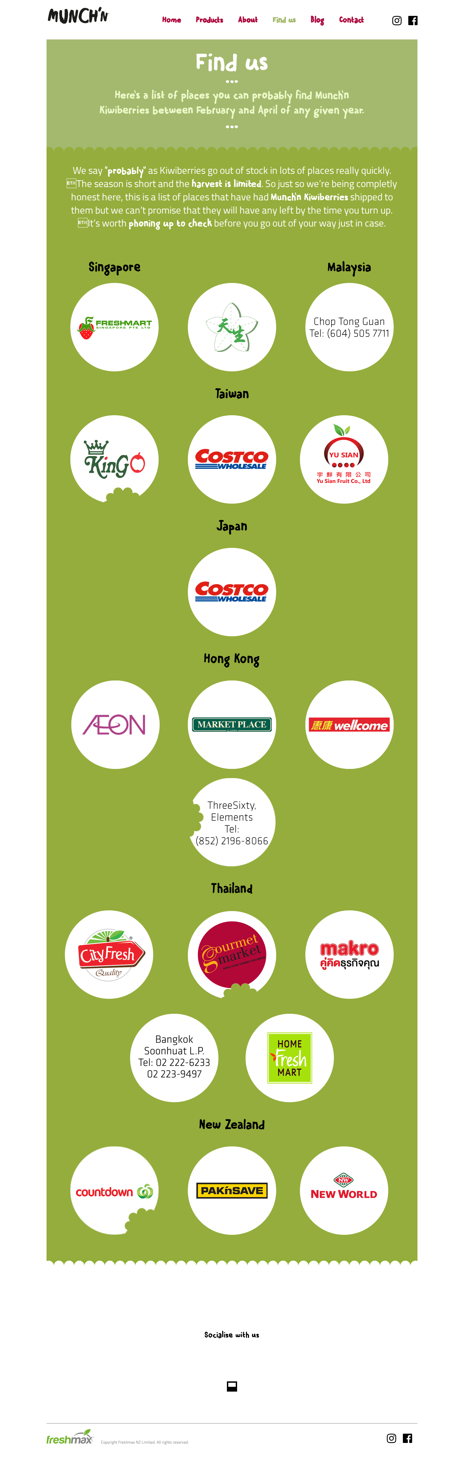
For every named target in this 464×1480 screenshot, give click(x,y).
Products (209, 19)
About (248, 19)
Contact (351, 19)
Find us (284, 19)
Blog (317, 19)
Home (171, 19)
